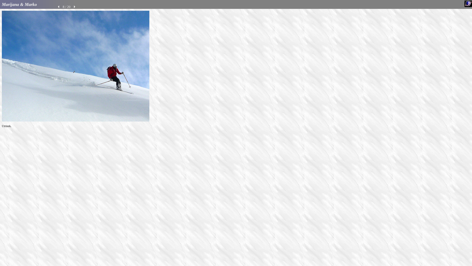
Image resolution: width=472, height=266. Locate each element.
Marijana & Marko (19, 4)
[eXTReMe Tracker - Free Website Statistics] (468, 6)
